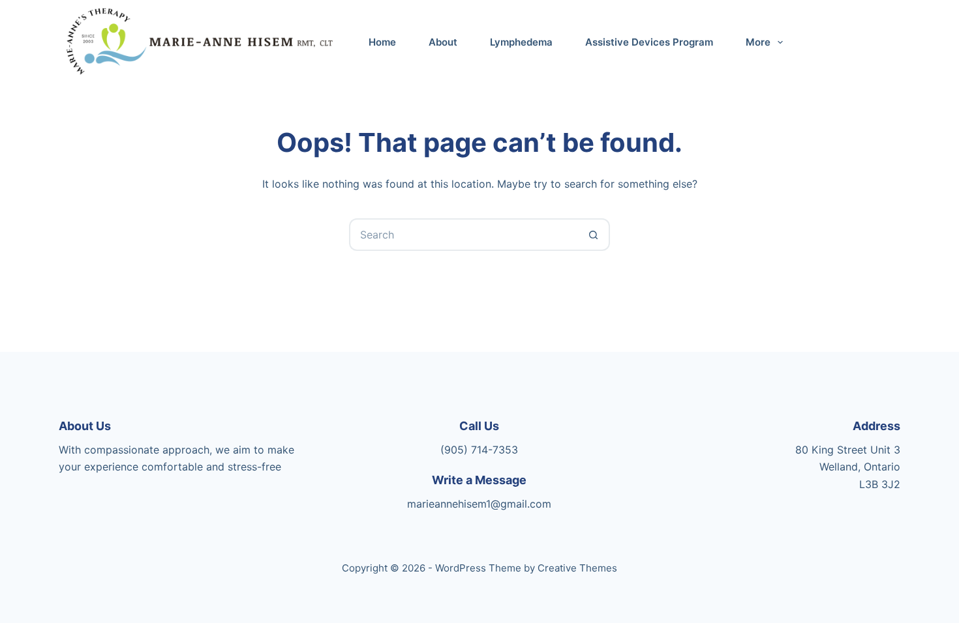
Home (382, 42)
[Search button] (593, 234)
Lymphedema (521, 42)
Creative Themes (577, 568)
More (758, 42)
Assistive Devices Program (649, 42)
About (443, 42)
